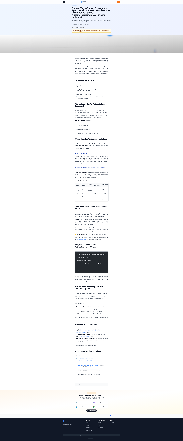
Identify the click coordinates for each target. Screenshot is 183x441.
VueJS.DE (100, 425)
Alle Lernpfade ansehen (91, 410)
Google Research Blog (81, 239)
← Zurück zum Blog (103, 415)
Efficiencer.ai (112, 422)
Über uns (88, 427)
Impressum (113, 438)
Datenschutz (118, 438)
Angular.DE (100, 422)
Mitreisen (88, 428)
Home (87, 422)
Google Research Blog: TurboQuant (85, 358)
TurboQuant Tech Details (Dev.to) (85, 360)
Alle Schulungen (89, 430)
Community (88, 425)
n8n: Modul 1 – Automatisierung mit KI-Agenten (88, 365)
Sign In (119, 1)
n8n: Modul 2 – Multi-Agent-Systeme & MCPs (87, 369)
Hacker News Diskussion (83, 355)
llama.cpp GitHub (85, 336)
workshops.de (99, 373)
